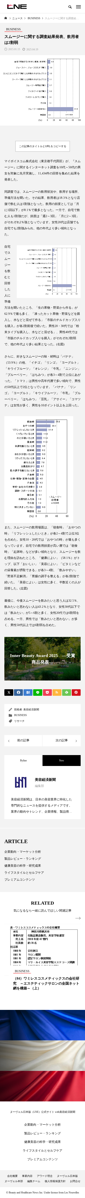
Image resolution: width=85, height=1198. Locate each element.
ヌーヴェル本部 (14, 1181)
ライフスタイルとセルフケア (24, 872)
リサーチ (19, 721)
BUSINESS (20, 715)
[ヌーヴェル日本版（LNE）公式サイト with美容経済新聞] (16, 6)
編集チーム (33, 1181)
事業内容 (27, 1176)
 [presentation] (78, 918)
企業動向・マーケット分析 (22, 851)
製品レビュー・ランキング (22, 858)
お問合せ (75, 1181)
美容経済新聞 (31, 709)
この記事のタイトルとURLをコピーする (42, 146)
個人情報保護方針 (55, 1181)
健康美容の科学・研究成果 (22, 865)
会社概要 (12, 1176)
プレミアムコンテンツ (19, 879)
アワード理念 (45, 1176)
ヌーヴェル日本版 (67, 1176)
